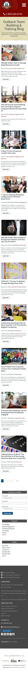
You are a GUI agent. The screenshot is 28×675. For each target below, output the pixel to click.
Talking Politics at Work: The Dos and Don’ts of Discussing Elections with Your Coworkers (13, 456)
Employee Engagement (15, 114)
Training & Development (8, 528)
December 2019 (6, 552)
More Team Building (8, 572)
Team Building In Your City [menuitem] (9, 606)
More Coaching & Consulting (10, 577)
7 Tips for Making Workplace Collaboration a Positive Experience (12, 197)
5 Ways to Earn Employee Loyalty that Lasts (11, 152)
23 (16, 481)
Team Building (14, 245)
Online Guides (12, 68)
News (12, 202)
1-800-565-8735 (14, 14)
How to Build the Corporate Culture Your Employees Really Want (13, 368)
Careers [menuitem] (3, 613)
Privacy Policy (21, 667)
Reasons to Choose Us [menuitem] (7, 608)
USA (10, 642)
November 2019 (6, 554)
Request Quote (7, 631)
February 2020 (6, 548)
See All (4, 535)
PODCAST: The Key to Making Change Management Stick (13, 282)
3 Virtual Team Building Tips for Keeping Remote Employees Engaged (14, 412)
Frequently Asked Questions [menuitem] (9, 611)
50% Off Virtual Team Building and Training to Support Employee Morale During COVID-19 (14, 107)
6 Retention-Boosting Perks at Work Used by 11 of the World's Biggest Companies (13, 325)
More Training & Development (11, 575)
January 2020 (5, 550)
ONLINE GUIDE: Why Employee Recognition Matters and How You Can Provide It (13, 239)
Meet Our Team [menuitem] (5, 616)
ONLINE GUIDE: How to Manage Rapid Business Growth (13, 64)
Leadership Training (16, 287)
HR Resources (20, 68)
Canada (15, 642)
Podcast (24, 287)
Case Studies (5, 531)
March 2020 (5, 546)
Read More (6, 79)
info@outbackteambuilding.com (11, 627)
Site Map (14, 667)
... (14, 481)
